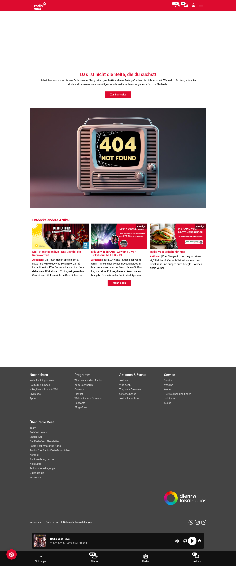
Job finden (170, 398)
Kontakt (34, 454)
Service (168, 380)
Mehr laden (119, 282)
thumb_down (185, 541)
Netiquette (35, 463)
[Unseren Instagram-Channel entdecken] (203, 522)
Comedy (79, 389)
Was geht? (125, 384)
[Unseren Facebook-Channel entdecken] (197, 522)
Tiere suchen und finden (177, 393)
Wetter (167, 389)
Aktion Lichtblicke (129, 398)
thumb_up (199, 541)
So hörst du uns (39, 432)
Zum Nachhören (83, 384)
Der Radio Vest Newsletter (44, 441)
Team (33, 427)
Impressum (36, 477)
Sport (33, 398)
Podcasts (79, 402)
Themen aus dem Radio (87, 380)
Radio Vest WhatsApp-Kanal (45, 445)
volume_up (177, 541)
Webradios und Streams (88, 398)
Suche (167, 402)
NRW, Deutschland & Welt (44, 389)
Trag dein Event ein (130, 389)
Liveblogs (35, 393)
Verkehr (168, 384)
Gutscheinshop (127, 393)
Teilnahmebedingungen (43, 468)
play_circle (192, 541)
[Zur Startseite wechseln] (40, 5)
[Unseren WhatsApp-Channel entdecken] (190, 522)
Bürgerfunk (80, 407)
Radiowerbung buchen (42, 459)
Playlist (78, 393)
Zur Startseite (118, 94)
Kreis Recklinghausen (42, 380)
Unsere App (36, 436)
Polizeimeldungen (40, 384)
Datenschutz (37, 472)
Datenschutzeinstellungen (77, 522)
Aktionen (124, 380)
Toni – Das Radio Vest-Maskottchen (50, 450)
